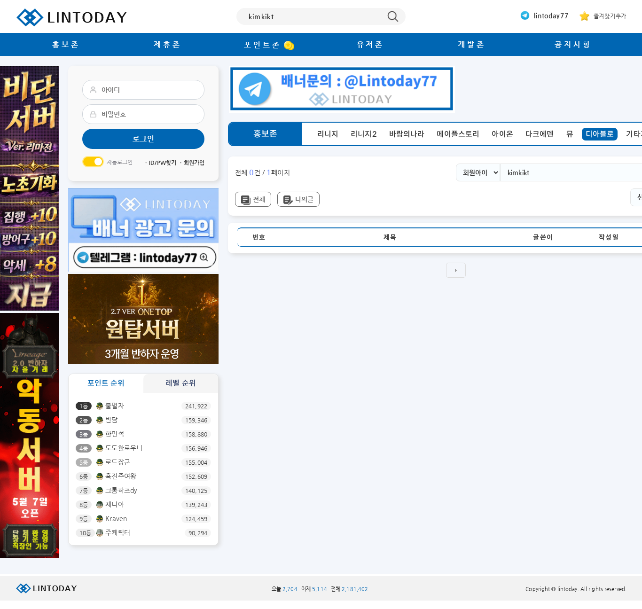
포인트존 (262, 44)
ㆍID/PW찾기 (159, 162)
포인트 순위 (106, 383)
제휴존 (167, 44)
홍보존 (66, 44)
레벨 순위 (180, 383)
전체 (259, 199)
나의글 (304, 199)
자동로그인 (120, 162)
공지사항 (573, 44)
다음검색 (456, 270)
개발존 (471, 44)
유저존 (370, 44)
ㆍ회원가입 (191, 162)
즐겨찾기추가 (609, 16)
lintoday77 (550, 15)
